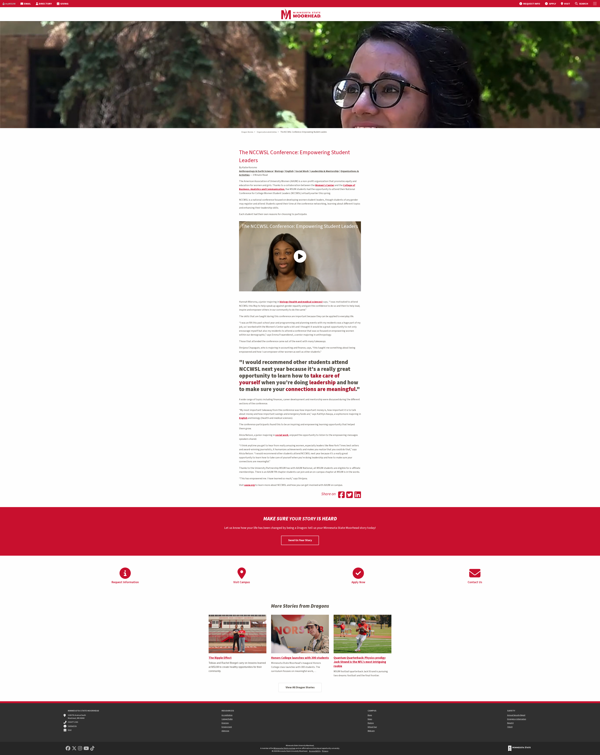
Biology (279, 171)
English (289, 171)
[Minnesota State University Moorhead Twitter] (74, 748)
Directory (225, 723)
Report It (510, 723)
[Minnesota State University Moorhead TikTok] (92, 748)
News (370, 719)
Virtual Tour (372, 727)
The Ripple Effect (220, 658)
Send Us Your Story (300, 540)
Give (69, 730)
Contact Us (72, 726)
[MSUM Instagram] (80, 748)
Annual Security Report (516, 715)
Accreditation (227, 715)
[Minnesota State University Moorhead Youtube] (86, 748)
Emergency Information (516, 719)
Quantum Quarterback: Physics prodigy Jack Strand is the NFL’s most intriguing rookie (360, 662)
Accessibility (315, 751)
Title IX (509, 727)
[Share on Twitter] (349, 495)
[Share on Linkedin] (357, 495)
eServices (225, 731)
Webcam (371, 731)
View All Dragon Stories (300, 687)
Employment (227, 727)
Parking (371, 723)
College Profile (227, 719)
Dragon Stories (247, 132)
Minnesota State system (284, 748)
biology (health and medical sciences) (301, 302)
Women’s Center (324, 185)
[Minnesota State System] (519, 748)
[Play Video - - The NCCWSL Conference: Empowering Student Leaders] (300, 256)
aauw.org (249, 485)
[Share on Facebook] (341, 495)
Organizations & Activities (267, 132)
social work (281, 435)
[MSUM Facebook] (68, 748)
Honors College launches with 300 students (300, 658)
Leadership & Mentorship (324, 171)
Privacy (325, 751)
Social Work (302, 171)
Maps (370, 715)
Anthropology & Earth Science (256, 171)
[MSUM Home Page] (300, 14)
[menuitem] (9, 3)
